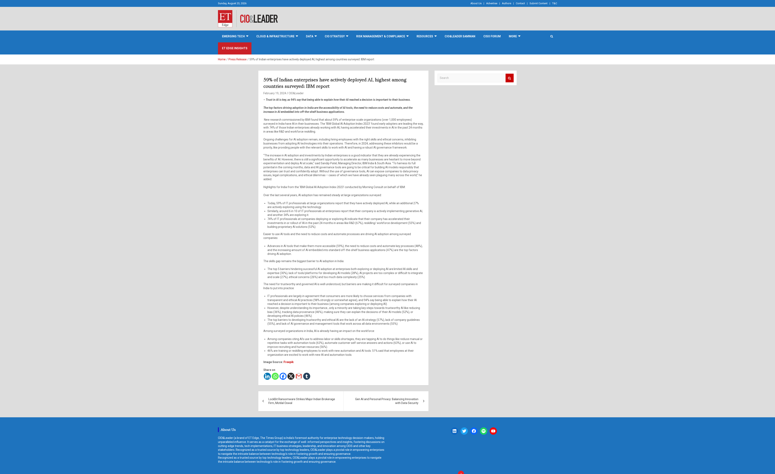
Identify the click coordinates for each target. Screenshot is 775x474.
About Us (476, 3)
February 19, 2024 (274, 93)
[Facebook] (283, 376)
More (513, 36)
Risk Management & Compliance (380, 36)
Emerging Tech (233, 36)
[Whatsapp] (275, 376)
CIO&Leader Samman (460, 36)
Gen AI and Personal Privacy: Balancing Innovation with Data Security (386, 401)
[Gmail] (298, 376)
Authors (506, 3)
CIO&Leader (296, 93)
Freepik (289, 362)
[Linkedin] (267, 376)
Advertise (491, 3)
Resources (425, 36)
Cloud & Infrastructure (275, 36)
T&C (554, 3)
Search (510, 78)
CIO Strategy (335, 36)
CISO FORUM (492, 36)
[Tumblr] (306, 376)
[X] (290, 376)
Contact (520, 3)
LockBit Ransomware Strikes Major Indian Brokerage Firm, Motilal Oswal (301, 401)
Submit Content (539, 3)
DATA (309, 36)
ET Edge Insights (234, 48)
